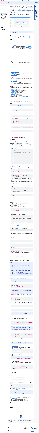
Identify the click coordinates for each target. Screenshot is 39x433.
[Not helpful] (32, 6)
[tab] (12, 148)
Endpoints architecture (24, 30)
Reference (4, 3)
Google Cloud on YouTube (33, 427)
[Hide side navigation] (6, 432)
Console (30, 0)
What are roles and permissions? (19, 353)
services (23, 256)
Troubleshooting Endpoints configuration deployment (22, 225)
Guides (1, 3)
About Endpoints (19, 30)
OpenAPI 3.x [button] (16, 148)
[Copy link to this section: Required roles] (14, 86)
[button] (3, 11)
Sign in (37, 0)
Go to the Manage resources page (14, 72)
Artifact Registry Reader (13, 91)
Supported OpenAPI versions (26, 141)
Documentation (12, 6)
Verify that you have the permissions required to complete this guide (17, 73)
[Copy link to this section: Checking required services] (17, 227)
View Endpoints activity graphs (14, 398)
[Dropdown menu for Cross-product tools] (18, 0)
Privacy (12, 430)
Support (7, 3)
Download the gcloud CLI (13, 81)
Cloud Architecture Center (26, 427)
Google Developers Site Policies (18, 420)
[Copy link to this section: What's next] (13, 407)
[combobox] (25, 0)
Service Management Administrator (14, 90)
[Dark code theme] (30, 149)
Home (10, 6)
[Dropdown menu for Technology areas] (12, 0)
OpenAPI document (15, 44)
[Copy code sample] (31, 109)
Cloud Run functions (23, 10)
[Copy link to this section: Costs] (12, 54)
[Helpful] (31, 6)
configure (25, 101)
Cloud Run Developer (13, 89)
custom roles (23, 97)
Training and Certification (26, 428)
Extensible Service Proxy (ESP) (24, 36)
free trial (20, 61)
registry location (25, 313)
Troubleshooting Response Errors (21, 388)
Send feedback (21, 417)
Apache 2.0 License (10, 420)
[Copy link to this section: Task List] (12, 39)
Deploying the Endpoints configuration (27, 46)
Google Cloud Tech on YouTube (34, 428)
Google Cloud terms (17, 430)
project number (16, 78)
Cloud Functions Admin (13, 95)
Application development (17, 6)
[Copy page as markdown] (24, 9)
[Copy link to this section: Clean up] (12, 402)
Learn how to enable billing (13, 75)
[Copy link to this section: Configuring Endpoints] (17, 139)
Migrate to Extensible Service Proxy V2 (26, 37)
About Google (9, 430)
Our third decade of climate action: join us (23, 430)
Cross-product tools (15, 0)
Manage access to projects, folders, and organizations (24, 96)
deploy (22, 102)
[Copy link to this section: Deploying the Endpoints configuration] (22, 202)
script (14, 278)
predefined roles (28, 97)
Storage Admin (12, 93)
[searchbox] (4, 5)
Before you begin (17, 42)
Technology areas (9, 0)
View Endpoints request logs (26, 400)
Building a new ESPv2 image (29, 47)
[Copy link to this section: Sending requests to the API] (18, 372)
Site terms (14, 430)
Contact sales (9, 427)
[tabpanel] (22, 156)
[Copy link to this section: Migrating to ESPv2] (15, 35)
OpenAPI (8, 2)
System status (17, 427)
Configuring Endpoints (14, 45)
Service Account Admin (13, 94)
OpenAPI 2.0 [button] (12, 148)
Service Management (15, 204)
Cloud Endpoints (4, 2)
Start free (37, 2)
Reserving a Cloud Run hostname (25, 43)
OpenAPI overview (22, 143)
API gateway (15, 11)
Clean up (23, 52)
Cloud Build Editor (12, 92)
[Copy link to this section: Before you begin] (15, 65)
